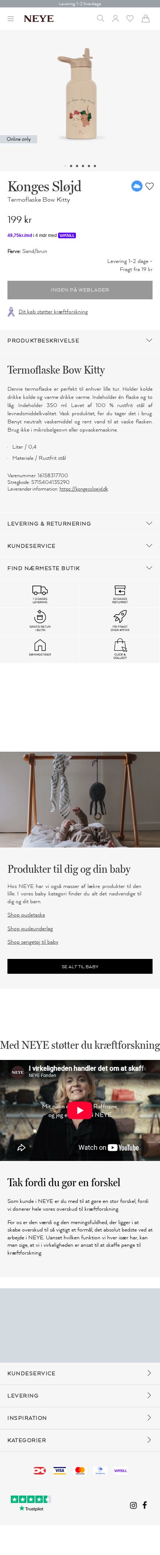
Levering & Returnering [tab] (49, 524)
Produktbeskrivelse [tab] (43, 341)
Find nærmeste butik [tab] (43, 568)
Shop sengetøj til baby (32, 941)
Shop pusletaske (26, 914)
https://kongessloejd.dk (84, 489)
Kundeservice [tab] (31, 546)
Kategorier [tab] (26, 1440)
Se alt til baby (80, 966)
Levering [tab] (23, 1396)
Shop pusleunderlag (30, 928)
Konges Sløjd (44, 186)
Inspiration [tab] (27, 1418)
